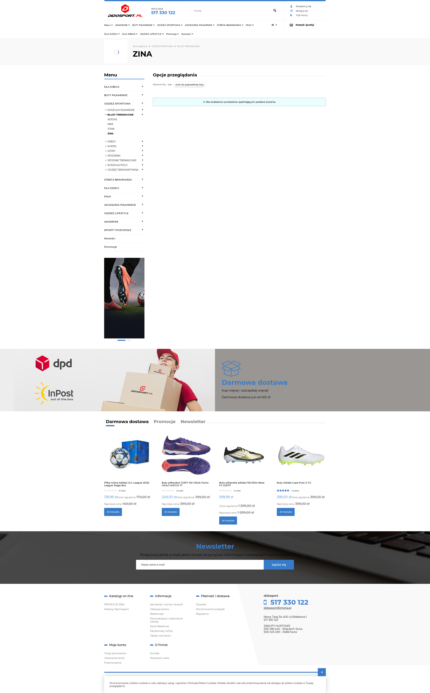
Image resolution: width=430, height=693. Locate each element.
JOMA (111, 128)
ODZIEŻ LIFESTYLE (116, 213)
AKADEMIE (111, 221)
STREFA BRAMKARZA (118, 179)
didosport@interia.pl (277, 608)
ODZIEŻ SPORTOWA (117, 103)
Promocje (110, 246)
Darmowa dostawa (127, 421)
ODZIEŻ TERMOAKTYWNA (123, 169)
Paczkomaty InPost (161, 631)
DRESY (112, 141)
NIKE (110, 124)
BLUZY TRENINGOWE (121, 114)
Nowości (109, 238)
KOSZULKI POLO (117, 165)
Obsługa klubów (159, 609)
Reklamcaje (157, 613)
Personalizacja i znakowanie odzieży (166, 620)
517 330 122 (163, 12)
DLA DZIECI (111, 188)
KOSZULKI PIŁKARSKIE (121, 110)
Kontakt (154, 653)
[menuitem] (108, 25)
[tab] (121, 340)
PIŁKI (107, 196)
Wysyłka (201, 604)
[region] (124, 300)
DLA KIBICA (111, 86)
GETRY (111, 151)
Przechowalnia (112, 662)
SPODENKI (114, 155)
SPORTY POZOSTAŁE (117, 230)
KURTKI (112, 146)
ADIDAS (112, 119)
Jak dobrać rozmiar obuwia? (166, 604)
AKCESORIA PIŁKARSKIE (120, 204)
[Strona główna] (125, 10)
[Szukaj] (275, 11)
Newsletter (193, 421)
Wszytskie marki (159, 658)
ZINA (111, 133)
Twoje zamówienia (115, 653)
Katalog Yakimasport (116, 609)
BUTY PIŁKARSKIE (115, 95)
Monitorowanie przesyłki (210, 609)
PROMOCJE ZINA (114, 604)
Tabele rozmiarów (160, 635)
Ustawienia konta (114, 658)
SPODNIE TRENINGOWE (122, 160)
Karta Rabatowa (159, 626)
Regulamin (202, 613)
